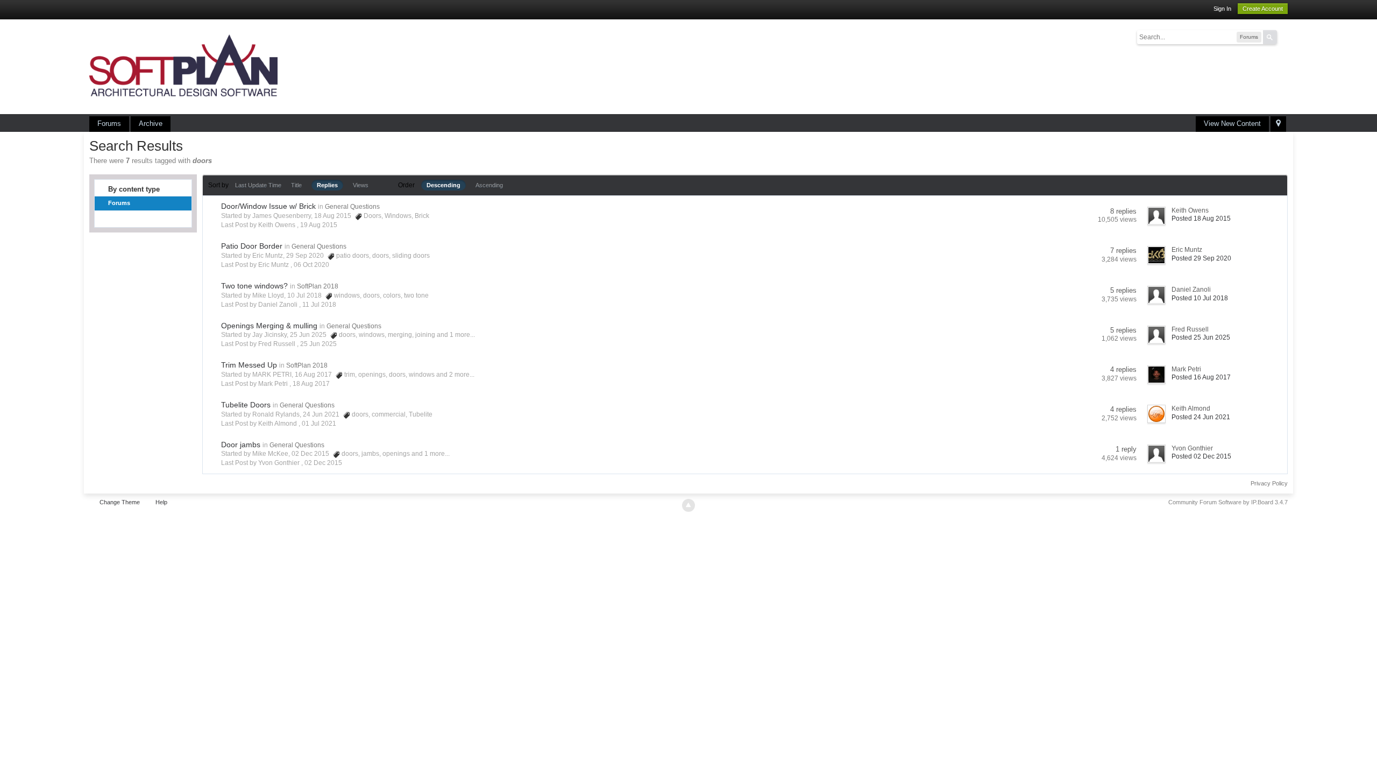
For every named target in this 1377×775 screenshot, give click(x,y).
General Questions (352, 206)
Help (161, 502)
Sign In (1222, 8)
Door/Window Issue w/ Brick (268, 206)
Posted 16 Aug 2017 (1201, 377)
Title (296, 185)
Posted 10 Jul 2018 (1200, 298)
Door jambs (240, 444)
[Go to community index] (183, 66)
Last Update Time (258, 185)
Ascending (489, 185)
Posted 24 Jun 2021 (1201, 417)
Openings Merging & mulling (269, 325)
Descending (443, 185)
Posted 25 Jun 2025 (1201, 337)
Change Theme (120, 502)
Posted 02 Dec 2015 (1201, 456)
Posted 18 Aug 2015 (1201, 218)
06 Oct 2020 (311, 265)
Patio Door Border (251, 246)
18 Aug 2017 (311, 384)
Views (360, 185)
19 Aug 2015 (318, 225)
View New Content (1232, 123)
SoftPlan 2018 (317, 286)
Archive (150, 123)
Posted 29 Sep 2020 (1201, 258)
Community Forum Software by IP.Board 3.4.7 (1228, 502)
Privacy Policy (1269, 483)
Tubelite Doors (246, 404)
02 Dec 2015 (323, 463)
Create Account (1263, 8)
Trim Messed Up (249, 365)
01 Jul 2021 (319, 423)
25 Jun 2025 (318, 344)
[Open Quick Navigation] (1278, 124)
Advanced (1283, 36)
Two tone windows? (254, 285)
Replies (327, 185)
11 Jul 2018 (319, 304)
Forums (109, 123)
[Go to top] (688, 505)
